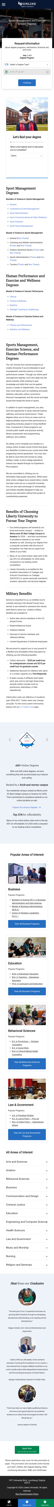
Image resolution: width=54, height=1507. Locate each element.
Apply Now (27, 1450)
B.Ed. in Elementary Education (25, 974)
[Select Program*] (27, 72)
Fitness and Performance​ (21, 325)
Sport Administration (19, 213)
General (13, 204)
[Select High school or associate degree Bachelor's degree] (27, 155)
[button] (4, 4)
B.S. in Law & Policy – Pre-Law (25, 1119)
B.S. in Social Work (20, 1048)
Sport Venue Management (21, 226)
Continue (27, 83)
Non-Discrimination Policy (27, 1494)
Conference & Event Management (24, 209)
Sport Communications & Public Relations (28, 217)
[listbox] (27, 65)
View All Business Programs (27, 924)
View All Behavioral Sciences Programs (27, 1064)
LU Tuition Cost (26, 707)
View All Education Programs (27, 991)
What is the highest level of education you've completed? (26, 148)
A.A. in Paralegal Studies (23, 1115)
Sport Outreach (16, 221)
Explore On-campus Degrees (25, 807)
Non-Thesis (23, 238)
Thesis (13, 245)
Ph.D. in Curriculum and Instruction (27, 984)
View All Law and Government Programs (27, 1134)
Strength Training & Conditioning (24, 309)
